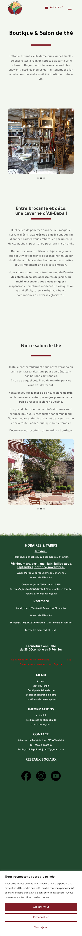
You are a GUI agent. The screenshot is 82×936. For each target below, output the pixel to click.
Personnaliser (41, 917)
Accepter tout (41, 907)
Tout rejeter (41, 927)
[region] (41, 903)
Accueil (41, 681)
